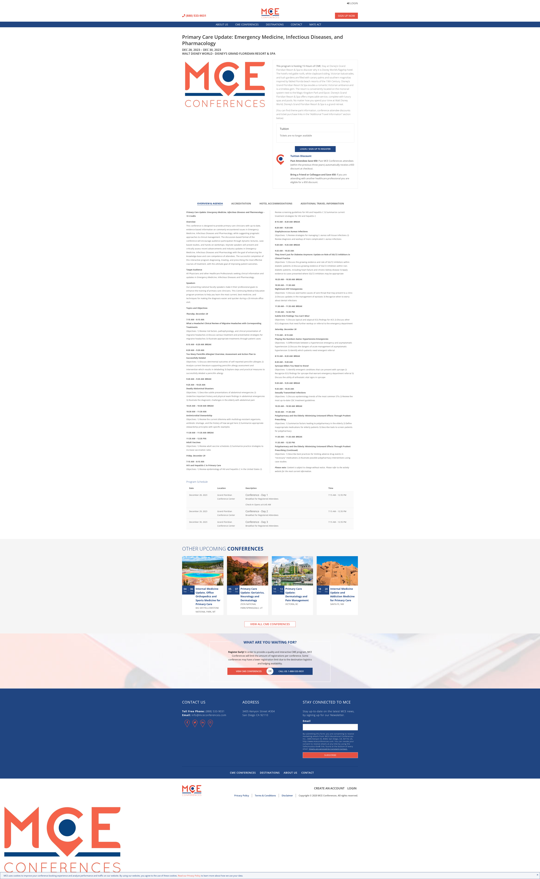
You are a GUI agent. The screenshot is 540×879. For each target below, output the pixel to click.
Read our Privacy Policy (189, 875)
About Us (222, 24)
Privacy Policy (241, 795)
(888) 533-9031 (195, 16)
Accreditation (241, 203)
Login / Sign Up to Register (315, 149)
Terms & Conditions (265, 795)
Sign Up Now (346, 15)
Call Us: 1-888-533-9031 (291, 671)
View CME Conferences (249, 671)
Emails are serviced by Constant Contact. (328, 749)
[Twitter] (195, 726)
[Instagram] (210, 726)
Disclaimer (287, 795)
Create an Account (329, 788)
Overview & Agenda (210, 203)
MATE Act (315, 24)
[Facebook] (187, 726)
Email (307, 721)
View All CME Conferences (270, 624)
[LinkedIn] (203, 726)
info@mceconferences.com (209, 715)
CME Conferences (247, 24)
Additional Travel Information (322, 203)
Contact (296, 24)
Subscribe (330, 755)
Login (353, 3)
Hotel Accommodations (275, 203)
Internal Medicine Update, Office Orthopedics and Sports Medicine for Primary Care (208, 596)
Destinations (275, 24)
